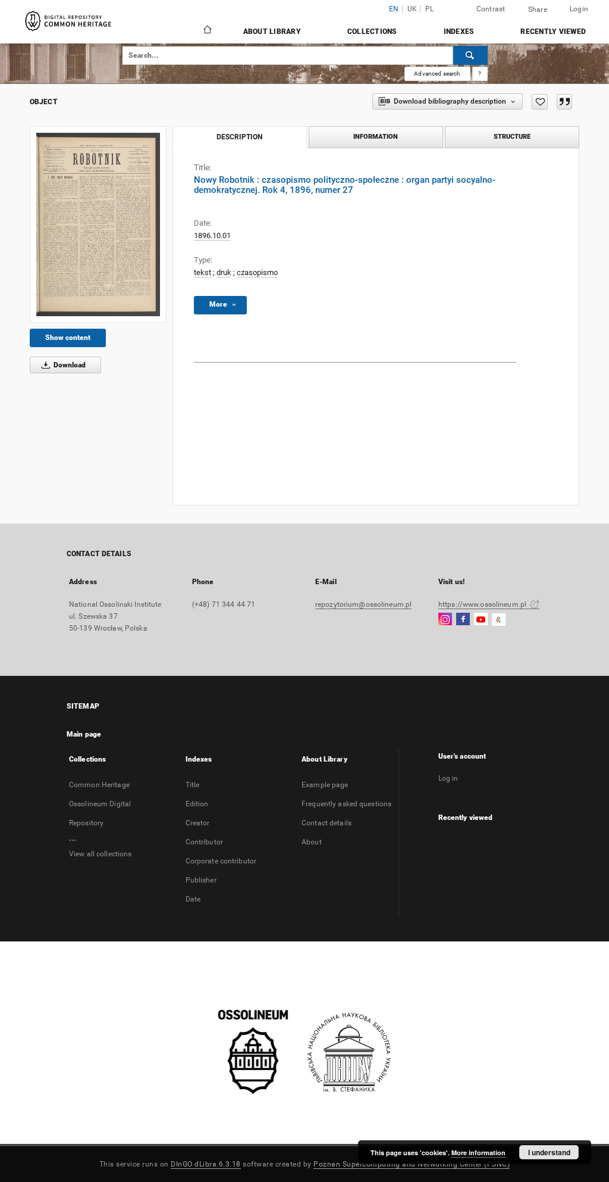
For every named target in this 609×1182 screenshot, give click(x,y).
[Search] (470, 55)
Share (537, 9)
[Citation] (564, 102)
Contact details (326, 823)
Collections (372, 31)
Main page (84, 734)
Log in (448, 778)
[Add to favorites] (540, 102)
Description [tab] (239, 137)
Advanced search (437, 73)
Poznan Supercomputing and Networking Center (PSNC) (411, 1164)
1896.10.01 (212, 235)
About (312, 842)
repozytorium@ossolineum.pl (363, 604)
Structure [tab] (512, 137)
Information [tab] (375, 137)
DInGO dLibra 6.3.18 (206, 1164)
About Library (272, 31)
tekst (202, 272)
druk (223, 272)
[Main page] (206, 31)
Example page (325, 785)
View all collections (100, 854)
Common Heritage (99, 785)
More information (478, 1152)
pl (429, 9)
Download (69, 365)
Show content (67, 337)
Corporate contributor (221, 861)
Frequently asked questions (346, 804)
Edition (197, 804)
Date (193, 899)
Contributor (204, 842)
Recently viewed (553, 31)
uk (412, 9)
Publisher (201, 880)
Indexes (459, 31)
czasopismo (257, 272)
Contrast (491, 9)
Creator (198, 823)
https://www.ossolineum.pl (483, 604)
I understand (549, 1152)
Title (193, 785)
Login (579, 9)
